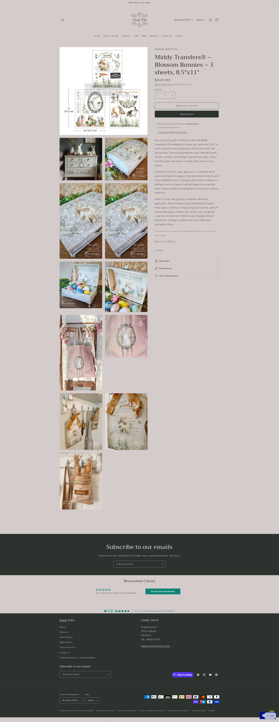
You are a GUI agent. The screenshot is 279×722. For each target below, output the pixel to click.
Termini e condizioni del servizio (152, 710)
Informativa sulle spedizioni (178, 710)
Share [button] (160, 250)
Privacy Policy (66, 637)
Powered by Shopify (85, 711)
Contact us (65, 652)
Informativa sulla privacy (127, 710)
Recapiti (212, 710)
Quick (63, 620)
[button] (63, 20)
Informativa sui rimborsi (105, 710)
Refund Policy (66, 642)
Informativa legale (199, 710)
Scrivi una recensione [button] (163, 591)
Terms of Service (67, 647)
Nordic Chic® (72, 711)
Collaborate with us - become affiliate (77, 658)
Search (63, 627)
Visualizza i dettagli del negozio (172, 132)
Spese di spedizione (163, 84)
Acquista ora (187, 114)
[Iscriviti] (162, 564)
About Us (64, 632)
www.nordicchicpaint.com (155, 646)
